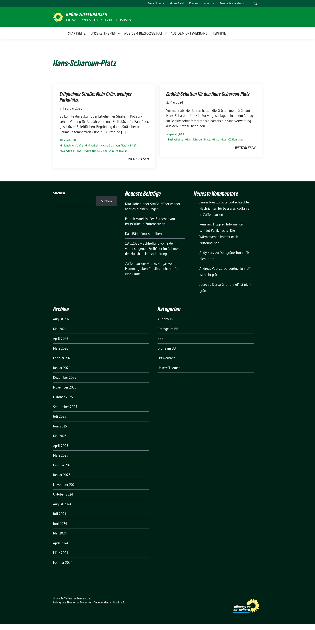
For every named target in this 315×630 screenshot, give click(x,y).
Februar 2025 (62, 465)
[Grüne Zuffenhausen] (58, 17)
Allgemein (65, 140)
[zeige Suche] (255, 3)
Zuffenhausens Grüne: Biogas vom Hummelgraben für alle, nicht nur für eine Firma (151, 268)
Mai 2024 (60, 533)
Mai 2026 (60, 329)
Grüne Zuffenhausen (86, 14)
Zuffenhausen (119, 150)
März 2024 (60, 552)
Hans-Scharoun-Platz (114, 145)
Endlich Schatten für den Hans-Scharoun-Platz (208, 94)
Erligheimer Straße (72, 145)
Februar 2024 (62, 562)
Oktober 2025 (63, 397)
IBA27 (132, 145)
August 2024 (62, 504)
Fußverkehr (92, 145)
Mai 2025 (60, 436)
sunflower (81, 602)
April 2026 (60, 338)
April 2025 (60, 445)
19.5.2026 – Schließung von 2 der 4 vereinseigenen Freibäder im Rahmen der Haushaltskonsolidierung (152, 248)
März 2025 (60, 455)
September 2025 (65, 407)
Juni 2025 (60, 426)
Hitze (216, 139)
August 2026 (62, 319)
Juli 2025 (59, 416)
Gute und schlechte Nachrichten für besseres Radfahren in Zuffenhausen (225, 208)
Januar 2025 (61, 475)
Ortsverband (166, 358)
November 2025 (64, 387)
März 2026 (60, 348)
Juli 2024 (59, 514)
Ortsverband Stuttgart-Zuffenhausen (98, 20)
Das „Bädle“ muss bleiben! (144, 233)
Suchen (59, 193)
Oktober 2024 (63, 494)
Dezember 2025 (64, 377)
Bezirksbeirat (175, 139)
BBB (75, 140)
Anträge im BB (168, 329)
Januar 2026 (61, 368)
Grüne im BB (167, 348)
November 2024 (64, 484)
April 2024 (60, 543)
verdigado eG (116, 602)
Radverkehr (67, 150)
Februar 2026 (62, 358)
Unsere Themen (169, 368)
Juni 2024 (60, 523)
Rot (79, 150)
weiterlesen (138, 159)
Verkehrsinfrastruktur (96, 150)
